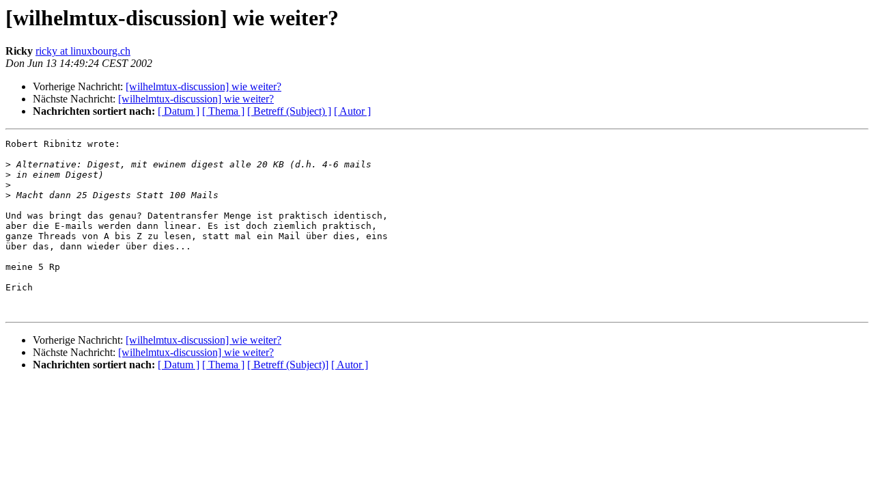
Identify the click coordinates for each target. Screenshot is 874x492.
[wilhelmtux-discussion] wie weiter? (203, 86)
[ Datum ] (178, 111)
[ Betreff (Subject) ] (289, 111)
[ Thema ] (223, 111)
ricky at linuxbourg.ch (83, 51)
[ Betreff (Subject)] (287, 364)
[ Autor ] (352, 111)
